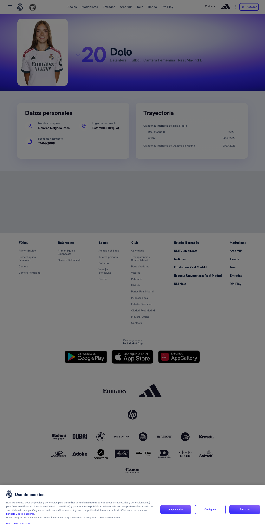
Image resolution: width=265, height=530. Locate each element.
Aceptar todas (175, 509)
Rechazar (245, 509)
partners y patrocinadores (20, 514)
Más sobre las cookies (18, 523)
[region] (132, 507)
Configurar (210, 509)
